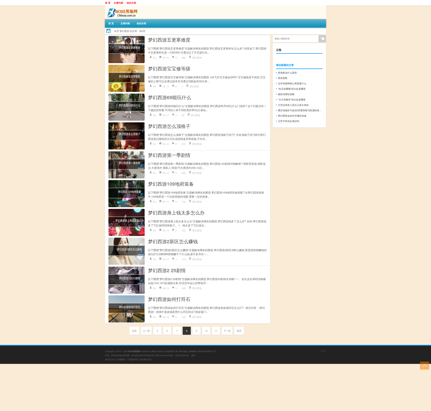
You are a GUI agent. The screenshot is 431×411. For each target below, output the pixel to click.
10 (206, 330)
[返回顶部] (424, 365)
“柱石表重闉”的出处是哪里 (292, 88)
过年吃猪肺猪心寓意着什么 (292, 83)
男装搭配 (282, 78)
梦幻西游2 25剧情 (167, 270)
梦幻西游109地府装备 (171, 183)
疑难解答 (193, 351)
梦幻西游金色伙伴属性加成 (292, 115)
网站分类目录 (158, 351)
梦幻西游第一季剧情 (169, 154)
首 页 (107, 2)
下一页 (227, 330)
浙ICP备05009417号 (206, 351)
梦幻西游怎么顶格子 (169, 126)
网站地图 (183, 351)
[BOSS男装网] (122, 6)
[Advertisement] (101, 387)
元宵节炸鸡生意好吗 (288, 121)
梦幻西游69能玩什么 (169, 97)
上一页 (146, 330)
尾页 (239, 330)
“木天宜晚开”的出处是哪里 (292, 99)
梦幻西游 (197, 57)
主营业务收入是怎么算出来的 (293, 105)
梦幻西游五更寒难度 (169, 39)
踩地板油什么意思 (287, 72)
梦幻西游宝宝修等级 (169, 68)
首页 (134, 330)
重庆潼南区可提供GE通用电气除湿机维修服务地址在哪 (300, 110)
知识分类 (131, 2)
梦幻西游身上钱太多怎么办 (176, 212)
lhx (154, 57)
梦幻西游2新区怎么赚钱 (173, 241)
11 (216, 330)
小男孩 (323, 350)
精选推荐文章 (171, 351)
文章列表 (118, 2)
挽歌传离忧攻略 (286, 94)
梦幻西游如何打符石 (169, 299)
